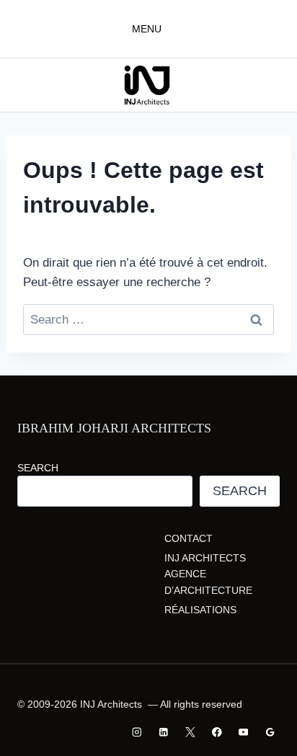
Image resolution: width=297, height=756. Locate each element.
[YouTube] (243, 732)
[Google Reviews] (270, 732)
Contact (188, 538)
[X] (190, 732)
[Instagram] (137, 732)
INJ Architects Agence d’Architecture (208, 574)
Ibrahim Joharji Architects (114, 428)
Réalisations (200, 609)
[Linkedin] (164, 732)
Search (37, 467)
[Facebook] (216, 732)
